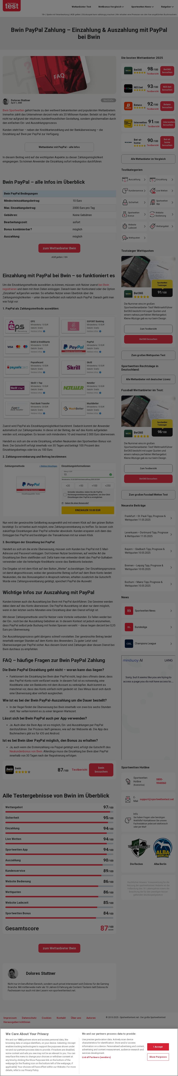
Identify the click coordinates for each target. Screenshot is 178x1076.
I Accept (158, 1046)
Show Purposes (158, 1057)
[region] (89, 1052)
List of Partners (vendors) (96, 1057)
